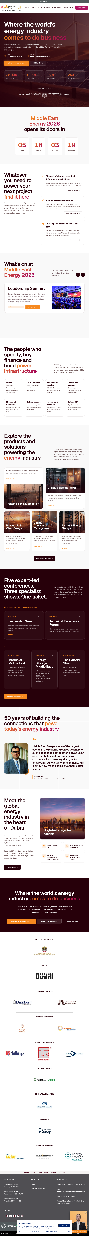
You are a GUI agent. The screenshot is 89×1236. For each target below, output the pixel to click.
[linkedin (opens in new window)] (14, 1216)
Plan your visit (11, 867)
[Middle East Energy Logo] (11, 8)
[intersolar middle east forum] (15, 1156)
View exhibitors (73, 190)
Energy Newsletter (38, 1188)
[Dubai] (44, 976)
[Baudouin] (22, 1002)
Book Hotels (68, 8)
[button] (44, 1)
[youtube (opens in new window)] (18, 1216)
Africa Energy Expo (58, 1172)
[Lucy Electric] (74, 1054)
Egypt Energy (43, 1172)
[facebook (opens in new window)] (7, 1216)
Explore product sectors (43, 558)
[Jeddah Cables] (67, 1028)
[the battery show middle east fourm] (44, 1156)
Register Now (81, 8)
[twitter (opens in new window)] (10, 1216)
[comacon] (44, 1079)
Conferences (57, 8)
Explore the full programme (15, 696)
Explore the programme (49, 921)
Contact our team (72, 921)
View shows (74, 240)
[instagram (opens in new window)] (22, 1216)
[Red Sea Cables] (67, 1002)
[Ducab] (22, 1028)
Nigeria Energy (29, 1172)
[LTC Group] (44, 1054)
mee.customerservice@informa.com (71, 1192)
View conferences (72, 213)
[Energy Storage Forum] (74, 1156)
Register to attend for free (16, 63)
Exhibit (33, 8)
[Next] (83, 275)
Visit (27, 8)
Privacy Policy (14, 1233)
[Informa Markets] (13, 1225)
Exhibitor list (37, 63)
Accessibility (4, 1233)
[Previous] (78, 275)
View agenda (31, 307)
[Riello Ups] (15, 1054)
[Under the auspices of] (44, 951)
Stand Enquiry (36, 1185)
